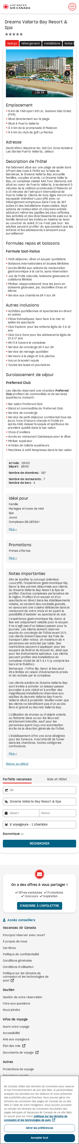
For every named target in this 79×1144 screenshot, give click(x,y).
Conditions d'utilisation (18, 967)
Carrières (9, 948)
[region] (39, 1110)
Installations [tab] (52, 43)
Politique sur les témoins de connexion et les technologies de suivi (26, 977)
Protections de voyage (18, 1069)
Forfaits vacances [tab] (17, 779)
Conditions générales (17, 960)
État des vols (12, 1046)
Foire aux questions (16, 1003)
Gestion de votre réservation (22, 997)
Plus (12, 529)
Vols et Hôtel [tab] (57, 779)
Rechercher (39, 843)
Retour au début (17, 764)
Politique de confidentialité (21, 954)
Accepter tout (39, 1138)
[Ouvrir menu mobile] (72, 7)
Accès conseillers (21, 920)
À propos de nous (15, 941)
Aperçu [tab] (12, 43)
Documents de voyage (19, 1052)
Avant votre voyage (16, 1027)
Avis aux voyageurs (16, 1039)
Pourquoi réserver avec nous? (24, 935)
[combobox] (39, 790)
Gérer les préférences (39, 1128)
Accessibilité (11, 1033)
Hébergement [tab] (30, 43)
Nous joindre (11, 1010)
